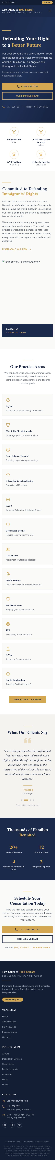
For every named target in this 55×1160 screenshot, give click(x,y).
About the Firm (9, 1021)
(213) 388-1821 (11, 2)
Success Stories (9, 1032)
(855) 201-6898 (21, 947)
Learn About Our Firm (14, 249)
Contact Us (7, 1037)
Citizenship (7, 1074)
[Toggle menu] (50, 11)
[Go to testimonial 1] (21, 800)
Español (47, 2)
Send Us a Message (27, 939)
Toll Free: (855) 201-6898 (19, 1109)
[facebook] (4, 1125)
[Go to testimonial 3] (30, 800)
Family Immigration (10, 1069)
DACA (5, 1079)
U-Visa (5, 1084)
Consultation (29, 86)
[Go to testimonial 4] (33, 800)
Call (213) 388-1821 (29, 929)
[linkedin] (12, 1125)
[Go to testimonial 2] (26, 800)
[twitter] (19, 1125)
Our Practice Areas (27, 96)
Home (5, 1016)
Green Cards (8, 1064)
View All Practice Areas (27, 699)
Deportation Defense (12, 1059)
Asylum (5, 1053)
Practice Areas (9, 1027)
